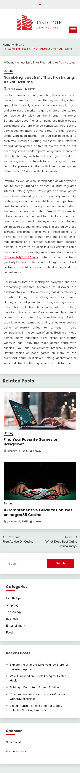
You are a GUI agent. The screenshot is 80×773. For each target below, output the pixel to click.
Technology (14, 612)
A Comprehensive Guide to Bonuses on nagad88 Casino (38, 512)
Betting (8, 70)
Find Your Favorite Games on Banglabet (31, 442)
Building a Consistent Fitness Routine (34, 687)
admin (31, 88)
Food (9, 632)
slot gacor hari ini (17, 751)
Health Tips (13, 598)
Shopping (12, 605)
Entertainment (15, 625)
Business (12, 618)
